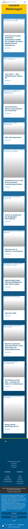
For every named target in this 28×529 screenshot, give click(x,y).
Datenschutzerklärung (16, 526)
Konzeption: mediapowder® (14, 491)
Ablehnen (14, 513)
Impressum (10, 526)
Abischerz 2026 (10, 313)
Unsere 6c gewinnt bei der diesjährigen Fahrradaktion (13, 217)
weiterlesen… (8, 48)
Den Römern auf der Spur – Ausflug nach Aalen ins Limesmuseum (14, 382)
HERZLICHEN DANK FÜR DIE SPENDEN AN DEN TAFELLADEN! (13, 282)
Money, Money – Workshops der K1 (12, 425)
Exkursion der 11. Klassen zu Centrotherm (14, 250)
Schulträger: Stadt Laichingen (14, 489)
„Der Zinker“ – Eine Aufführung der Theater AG (13, 76)
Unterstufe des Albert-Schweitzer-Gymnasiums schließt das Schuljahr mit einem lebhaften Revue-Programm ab (14, 40)
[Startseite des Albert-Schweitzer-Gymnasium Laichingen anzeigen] (10, 2)
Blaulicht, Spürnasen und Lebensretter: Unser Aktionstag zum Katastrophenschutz (14, 346)
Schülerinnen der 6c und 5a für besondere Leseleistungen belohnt (14, 182)
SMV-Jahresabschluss (13, 137)
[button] (24, 2)
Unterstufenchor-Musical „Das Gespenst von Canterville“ (13, 108)
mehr (14, 520)
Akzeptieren (14, 517)
